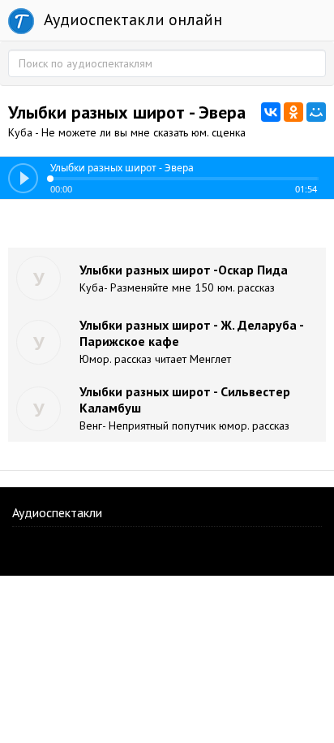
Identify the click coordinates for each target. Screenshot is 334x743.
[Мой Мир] (316, 112)
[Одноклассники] (293, 112)
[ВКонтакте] (270, 112)
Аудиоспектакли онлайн (131, 19)
